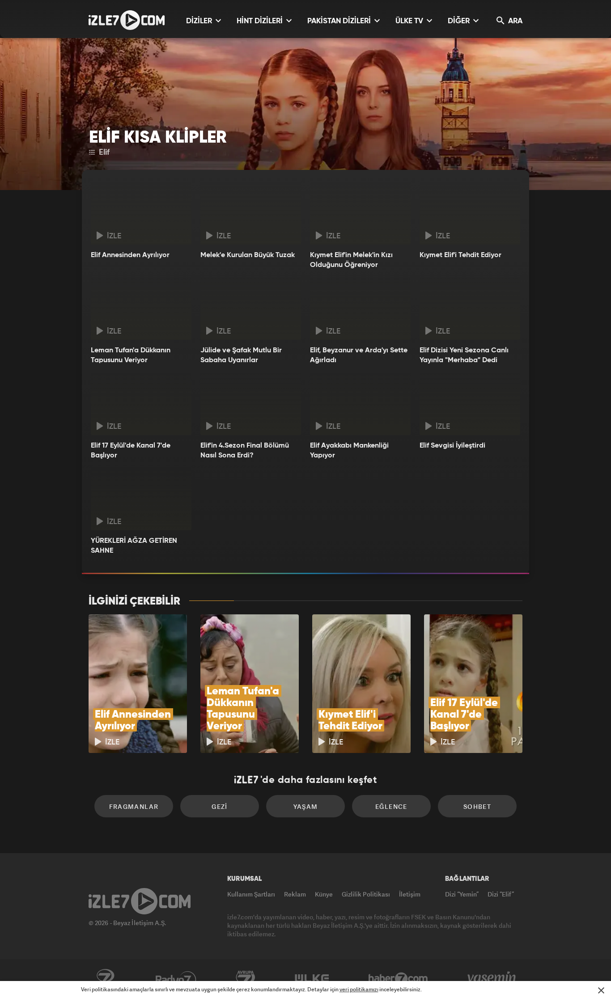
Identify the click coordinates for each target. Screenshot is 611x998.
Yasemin (492, 979)
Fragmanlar (134, 806)
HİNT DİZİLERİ (260, 21)
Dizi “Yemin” (462, 894)
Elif (103, 152)
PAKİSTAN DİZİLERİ (340, 21)
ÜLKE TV (410, 21)
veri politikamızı (358, 989)
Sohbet (477, 806)
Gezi (220, 806)
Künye (324, 894)
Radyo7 (176, 979)
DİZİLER (200, 21)
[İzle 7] (127, 20)
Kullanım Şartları (251, 894)
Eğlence (391, 806)
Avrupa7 (245, 979)
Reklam (295, 894)
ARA (514, 21)
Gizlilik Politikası (366, 894)
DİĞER (459, 21)
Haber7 (398, 979)
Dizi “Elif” (501, 894)
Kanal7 (105, 979)
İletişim (409, 894)
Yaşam (305, 806)
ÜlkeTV (312, 979)
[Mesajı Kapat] (601, 990)
